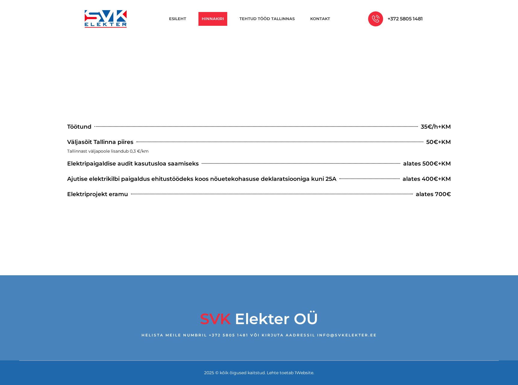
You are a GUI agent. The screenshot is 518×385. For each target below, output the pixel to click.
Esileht (177, 18)
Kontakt (320, 18)
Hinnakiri (213, 18)
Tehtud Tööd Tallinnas (267, 18)
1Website (304, 372)
